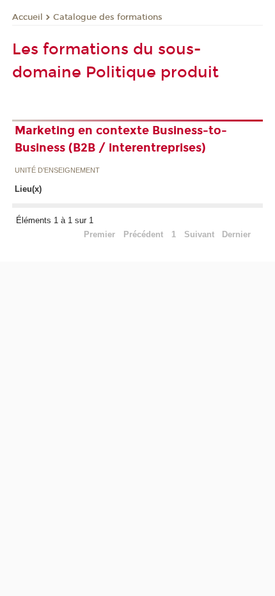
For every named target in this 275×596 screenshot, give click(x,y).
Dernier (236, 234)
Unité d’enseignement (57, 171)
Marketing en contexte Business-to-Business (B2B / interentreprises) (121, 139)
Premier (99, 234)
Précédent (143, 234)
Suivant (199, 234)
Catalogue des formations (107, 17)
